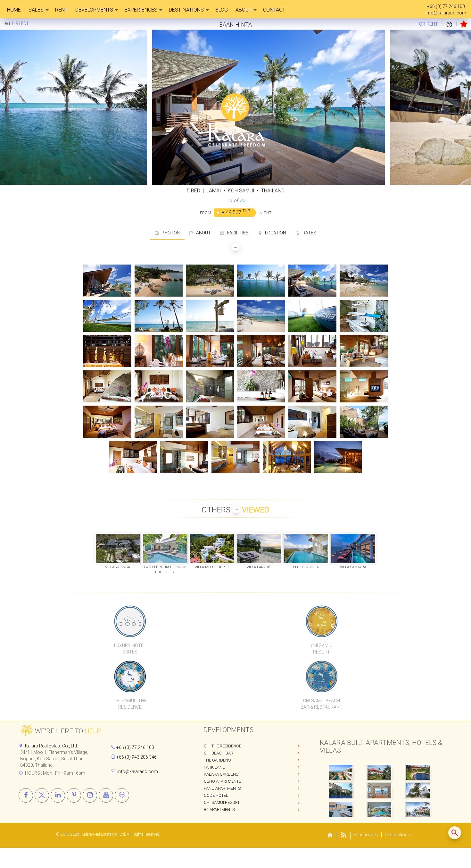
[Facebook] (26, 795)
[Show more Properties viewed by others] (236, 509)
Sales (36, 10)
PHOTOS (169, 232)
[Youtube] (106, 795)
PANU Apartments (222, 788)
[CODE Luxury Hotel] (130, 621)
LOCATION (274, 232)
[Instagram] (90, 795)
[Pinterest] (74, 795)
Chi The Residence (222, 746)
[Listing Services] (449, 24)
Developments (94, 10)
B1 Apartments (219, 809)
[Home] (330, 835)
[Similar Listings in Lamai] (454, 832)
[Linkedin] (58, 795)
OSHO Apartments (222, 781)
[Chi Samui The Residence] (130, 676)
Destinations (186, 10)
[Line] (122, 795)
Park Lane (214, 767)
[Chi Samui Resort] (322, 621)
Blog (221, 10)
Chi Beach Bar (218, 753)
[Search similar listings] (454, 832)
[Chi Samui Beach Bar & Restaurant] (322, 676)
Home (14, 10)
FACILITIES (236, 232)
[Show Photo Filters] (235, 247)
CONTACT (274, 10)
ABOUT (202, 232)
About (244, 10)
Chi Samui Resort (222, 802)
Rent (61, 10)
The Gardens (217, 760)
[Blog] (344, 836)
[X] (42, 795)
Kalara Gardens (221, 774)
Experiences (141, 10)
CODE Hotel (216, 795)
